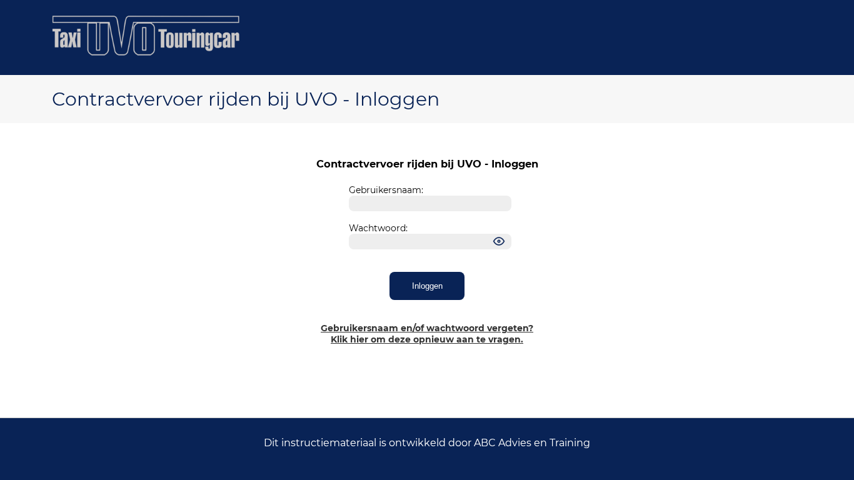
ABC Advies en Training (532, 443)
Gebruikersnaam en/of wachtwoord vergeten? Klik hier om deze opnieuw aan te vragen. (427, 333)
